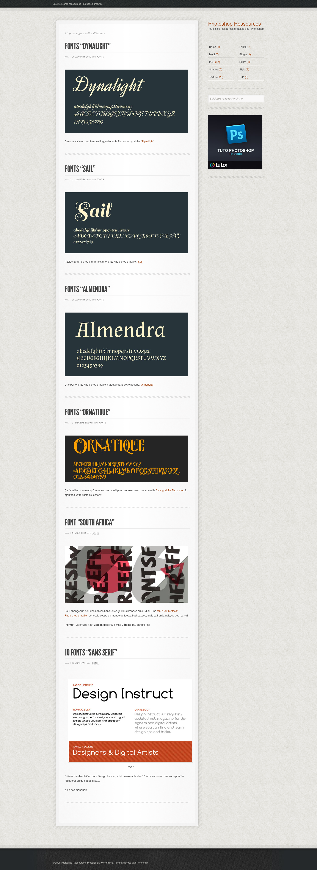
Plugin (243, 54)
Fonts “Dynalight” (88, 46)
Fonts (100, 56)
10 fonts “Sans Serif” (91, 652)
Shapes (213, 69)
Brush (212, 46)
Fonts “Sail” (80, 169)
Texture (213, 77)
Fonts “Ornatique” (87, 412)
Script (242, 62)
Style (242, 69)
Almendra (147, 384)
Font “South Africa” (90, 522)
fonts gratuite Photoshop (170, 490)
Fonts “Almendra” (87, 289)
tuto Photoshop (140, 862)
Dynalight (147, 141)
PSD (212, 62)
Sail (140, 261)
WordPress (107, 862)
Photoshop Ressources (234, 23)
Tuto (241, 77)
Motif (212, 54)
